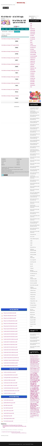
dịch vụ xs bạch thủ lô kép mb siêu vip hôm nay (34, 122)
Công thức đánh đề (33, 365)
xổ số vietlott (32, 35)
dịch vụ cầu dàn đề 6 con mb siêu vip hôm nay (35, 344)
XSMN (31, 25)
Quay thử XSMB (32, 317)
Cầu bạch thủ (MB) (33, 278)
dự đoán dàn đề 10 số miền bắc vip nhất (11, 339)
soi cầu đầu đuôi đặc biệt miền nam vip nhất (11, 390)
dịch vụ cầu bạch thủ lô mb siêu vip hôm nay (34, 125)
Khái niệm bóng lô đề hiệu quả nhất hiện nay (19, 432)
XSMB (31, 23)
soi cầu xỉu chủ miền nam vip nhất (10, 372)
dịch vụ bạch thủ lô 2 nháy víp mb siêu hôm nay (34, 112)
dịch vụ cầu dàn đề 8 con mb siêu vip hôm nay (35, 134)
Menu (4, 7)
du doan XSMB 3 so (35, 368)
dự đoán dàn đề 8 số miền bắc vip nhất (10, 336)
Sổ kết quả (32, 249)
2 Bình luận (7, 18)
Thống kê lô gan (32, 59)
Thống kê (31, 44)
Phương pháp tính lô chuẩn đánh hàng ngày (34, 377)
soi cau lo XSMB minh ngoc (34, 392)
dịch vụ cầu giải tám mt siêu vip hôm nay (34, 187)
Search (32, 18)
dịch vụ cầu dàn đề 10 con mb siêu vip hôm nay (34, 138)
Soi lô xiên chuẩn (35, 413)
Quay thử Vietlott (32, 85)
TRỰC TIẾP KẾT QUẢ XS (34, 238)
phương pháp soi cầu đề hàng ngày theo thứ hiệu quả (12, 425)
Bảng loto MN (32, 314)
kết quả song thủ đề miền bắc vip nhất (10, 328)
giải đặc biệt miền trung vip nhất (9, 402)
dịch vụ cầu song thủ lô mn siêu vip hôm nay (34, 229)
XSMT (31, 245)
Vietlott (31, 256)
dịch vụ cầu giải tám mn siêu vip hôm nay (34, 219)
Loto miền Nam (32, 76)
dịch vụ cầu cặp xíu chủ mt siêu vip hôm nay (34, 181)
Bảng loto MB (32, 310)
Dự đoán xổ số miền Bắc (33, 371)
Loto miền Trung (32, 78)
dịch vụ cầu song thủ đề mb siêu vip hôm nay (34, 167)
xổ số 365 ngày (5, 429)
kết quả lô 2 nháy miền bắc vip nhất (10, 315)
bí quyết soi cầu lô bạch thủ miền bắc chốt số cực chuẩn (10, 431)
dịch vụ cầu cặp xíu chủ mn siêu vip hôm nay (34, 213)
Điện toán (31, 270)
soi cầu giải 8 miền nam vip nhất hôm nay (11, 377)
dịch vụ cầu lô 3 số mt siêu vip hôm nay (34, 190)
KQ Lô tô (31, 309)
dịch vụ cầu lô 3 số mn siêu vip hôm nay (34, 210)
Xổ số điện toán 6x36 (33, 45)
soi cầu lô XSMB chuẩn (35, 408)
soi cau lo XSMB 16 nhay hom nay (34, 384)
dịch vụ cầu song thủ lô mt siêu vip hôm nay (34, 199)
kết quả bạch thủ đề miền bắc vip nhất (10, 326)
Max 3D (31, 40)
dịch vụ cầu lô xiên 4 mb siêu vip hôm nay (35, 164)
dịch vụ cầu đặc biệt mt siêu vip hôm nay (34, 184)
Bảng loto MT (32, 312)
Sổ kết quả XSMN (32, 32)
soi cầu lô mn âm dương (34, 406)
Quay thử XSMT (32, 83)
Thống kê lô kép (32, 294)
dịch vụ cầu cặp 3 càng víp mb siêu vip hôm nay (34, 128)
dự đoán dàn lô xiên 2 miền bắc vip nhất (11, 349)
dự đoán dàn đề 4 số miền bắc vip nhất (10, 331)
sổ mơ (31, 326)
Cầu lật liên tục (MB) (33, 52)
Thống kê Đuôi (32, 66)
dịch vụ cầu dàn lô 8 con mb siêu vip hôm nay (34, 154)
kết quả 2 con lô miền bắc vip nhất (10, 318)
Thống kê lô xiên (32, 61)
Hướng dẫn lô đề (33, 234)
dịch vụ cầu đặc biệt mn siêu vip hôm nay (34, 216)
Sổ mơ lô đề (32, 236)
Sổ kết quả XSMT (33, 252)
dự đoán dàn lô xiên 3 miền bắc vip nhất (11, 352)
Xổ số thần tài (10, 429)
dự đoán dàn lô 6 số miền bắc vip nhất (10, 344)
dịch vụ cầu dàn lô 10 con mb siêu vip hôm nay (34, 144)
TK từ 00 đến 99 (32, 73)
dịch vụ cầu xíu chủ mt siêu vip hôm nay (34, 203)
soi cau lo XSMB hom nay (34, 389)
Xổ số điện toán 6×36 (33, 271)
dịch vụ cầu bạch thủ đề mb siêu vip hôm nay (34, 119)
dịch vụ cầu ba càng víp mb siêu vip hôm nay (34, 116)
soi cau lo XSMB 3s (35, 380)
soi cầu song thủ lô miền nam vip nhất (10, 385)
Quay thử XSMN (32, 81)
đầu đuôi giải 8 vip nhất (8, 415)
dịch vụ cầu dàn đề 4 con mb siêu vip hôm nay (35, 131)
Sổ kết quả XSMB (32, 30)
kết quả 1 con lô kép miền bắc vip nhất (10, 320)
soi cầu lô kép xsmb (34, 404)
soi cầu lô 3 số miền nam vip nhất (9, 393)
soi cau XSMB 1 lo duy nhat (34, 397)
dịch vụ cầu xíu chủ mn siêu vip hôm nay (34, 232)
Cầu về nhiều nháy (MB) (33, 56)
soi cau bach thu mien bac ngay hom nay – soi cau (34, 108)
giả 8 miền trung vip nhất (8, 405)
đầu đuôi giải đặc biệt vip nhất (9, 418)
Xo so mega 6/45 (32, 37)
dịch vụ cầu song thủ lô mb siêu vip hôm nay (34, 173)
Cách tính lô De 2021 (35, 359)
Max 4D (31, 42)
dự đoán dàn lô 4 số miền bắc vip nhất (10, 341)
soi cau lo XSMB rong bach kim (34, 394)
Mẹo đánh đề (34, 375)
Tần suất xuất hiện (32, 71)
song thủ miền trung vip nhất (9, 413)
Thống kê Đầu (32, 64)
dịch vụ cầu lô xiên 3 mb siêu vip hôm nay (35, 161)
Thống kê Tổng (32, 69)
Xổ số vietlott (32, 257)
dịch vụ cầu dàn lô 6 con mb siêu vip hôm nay (34, 151)
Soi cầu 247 (36, 399)
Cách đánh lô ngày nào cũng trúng (34, 361)
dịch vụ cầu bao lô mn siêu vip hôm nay (34, 207)
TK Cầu (31, 277)
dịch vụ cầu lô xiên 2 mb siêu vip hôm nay (35, 158)
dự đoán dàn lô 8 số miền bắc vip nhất (10, 347)
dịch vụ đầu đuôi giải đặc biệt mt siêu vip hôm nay (35, 196)
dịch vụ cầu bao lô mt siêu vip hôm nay (34, 177)
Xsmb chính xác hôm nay (34, 149)
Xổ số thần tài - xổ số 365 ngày (18, 429)
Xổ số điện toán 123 (33, 47)
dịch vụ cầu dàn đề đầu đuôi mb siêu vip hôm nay (34, 141)
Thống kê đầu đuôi (32, 57)
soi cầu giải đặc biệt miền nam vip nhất (10, 374)
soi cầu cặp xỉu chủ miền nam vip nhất (10, 382)
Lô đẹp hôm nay (33, 374)
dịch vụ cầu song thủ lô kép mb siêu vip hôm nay (34, 170)
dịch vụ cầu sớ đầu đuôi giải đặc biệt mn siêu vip (34, 226)
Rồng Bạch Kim (34, 379)
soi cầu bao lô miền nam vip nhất (9, 380)
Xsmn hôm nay (32, 205)
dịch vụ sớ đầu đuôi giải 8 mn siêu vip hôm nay (34, 222)
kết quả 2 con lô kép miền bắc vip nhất (10, 323)
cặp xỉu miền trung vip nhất (8, 410)
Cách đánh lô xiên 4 (34, 363)
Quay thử (31, 316)
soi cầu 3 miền (34, 399)
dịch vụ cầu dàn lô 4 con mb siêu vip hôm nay (34, 147)
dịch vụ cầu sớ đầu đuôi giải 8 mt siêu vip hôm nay (34, 193)
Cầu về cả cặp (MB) (33, 54)
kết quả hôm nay (32, 28)
